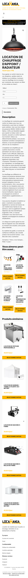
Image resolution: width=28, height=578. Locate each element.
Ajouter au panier (13, 103)
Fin (4, 94)
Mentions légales (7, 573)
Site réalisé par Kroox (14, 575)
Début (4, 88)
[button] (23, 30)
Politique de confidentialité (18, 573)
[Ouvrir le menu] (3, 17)
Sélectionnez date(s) (8, 277)
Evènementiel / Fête (12, 22)
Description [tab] (7, 112)
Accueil (9, 20)
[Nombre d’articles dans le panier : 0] (3, 13)
